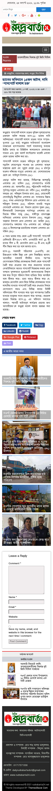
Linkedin (10, 331)
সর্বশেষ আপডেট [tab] (26, 654)
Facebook (10, 325)
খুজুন (44, 9)
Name (13, 597)
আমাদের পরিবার (26, 730)
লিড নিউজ (40, 73)
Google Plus (13, 337)
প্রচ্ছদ (8, 69)
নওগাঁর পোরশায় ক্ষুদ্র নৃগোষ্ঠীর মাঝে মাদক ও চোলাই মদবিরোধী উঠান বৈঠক (26, 507)
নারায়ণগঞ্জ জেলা (22, 73)
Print (8, 343)
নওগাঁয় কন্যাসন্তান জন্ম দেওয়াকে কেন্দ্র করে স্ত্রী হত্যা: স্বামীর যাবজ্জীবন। (26, 541)
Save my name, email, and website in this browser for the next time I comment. (25, 632)
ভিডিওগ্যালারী (26, 735)
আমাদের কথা (12, 730)
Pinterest (31, 337)
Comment (15, 563)
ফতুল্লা (32, 73)
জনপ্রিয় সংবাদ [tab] (26, 659)
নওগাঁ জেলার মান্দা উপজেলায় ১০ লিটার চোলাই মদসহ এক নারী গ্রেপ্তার (25, 414)
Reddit (25, 331)
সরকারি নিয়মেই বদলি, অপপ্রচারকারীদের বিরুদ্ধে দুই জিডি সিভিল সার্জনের (25, 380)
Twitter (27, 325)
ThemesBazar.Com (38, 787)
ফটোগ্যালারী (39, 730)
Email (12, 607)
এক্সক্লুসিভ (10, 73)
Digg (40, 325)
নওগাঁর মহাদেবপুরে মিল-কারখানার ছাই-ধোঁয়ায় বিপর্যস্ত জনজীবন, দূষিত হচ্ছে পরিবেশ (25, 477)
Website (13, 616)
